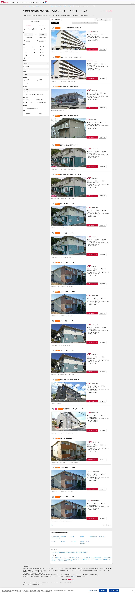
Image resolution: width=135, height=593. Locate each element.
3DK (43, 52)
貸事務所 (82, 536)
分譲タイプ (60, 559)
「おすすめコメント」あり (32, 108)
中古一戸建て (102, 536)
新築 (52, 557)
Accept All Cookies (113, 590)
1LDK (27, 49)
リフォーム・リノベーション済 (65, 560)
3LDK (27, 55)
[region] (67, 590)
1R (26, 46)
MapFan (25, 6)
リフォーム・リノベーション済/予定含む (35, 94)
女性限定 (92, 557)
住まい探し (31, 6)
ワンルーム (53, 552)
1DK (43, 46)
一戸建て (45, 28)
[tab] (28, 25)
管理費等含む (29, 37)
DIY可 (109, 557)
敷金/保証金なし (42, 41)
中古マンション (93, 536)
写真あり (41, 113)
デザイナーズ (91, 559)
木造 (27, 83)
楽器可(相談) (98, 557)
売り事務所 (73, 541)
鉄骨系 (40, 79)
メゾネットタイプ (73, 559)
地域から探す (58, 6)
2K (34, 49)
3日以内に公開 (29, 102)
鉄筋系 (27, 79)
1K (34, 46)
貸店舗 (72, 536)
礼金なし (28, 41)
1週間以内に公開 (42, 102)
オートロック (87, 557)
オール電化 (66, 559)
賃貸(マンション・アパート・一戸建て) (44, 6)
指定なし (28, 99)
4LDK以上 (28, 58)
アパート (37, 28)
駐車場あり (105, 559)
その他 (40, 83)
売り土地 (53, 541)
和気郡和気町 (71, 6)
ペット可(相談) (104, 557)
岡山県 (64, 6)
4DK (43, 55)
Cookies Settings (93, 590)
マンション (28, 28)
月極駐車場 (63, 536)
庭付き (101, 559)
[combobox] (28, 35)
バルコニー (96, 559)
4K (34, 55)
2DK (43, 49)
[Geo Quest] (45, 2)
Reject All (103, 590)
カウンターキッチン (66, 557)
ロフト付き (80, 559)
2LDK (27, 52)
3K (34, 52)
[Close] (132, 590)
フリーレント (55, 559)
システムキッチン (58, 557)
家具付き (85, 559)
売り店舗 (63, 541)
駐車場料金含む (42, 37)
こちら (73, 576)
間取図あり (28, 113)
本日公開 (40, 99)
